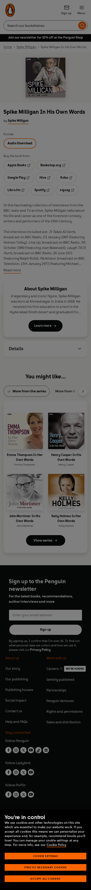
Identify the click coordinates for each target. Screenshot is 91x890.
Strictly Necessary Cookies (45, 867)
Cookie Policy (56, 845)
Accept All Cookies (45, 878)
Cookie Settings (45, 856)
